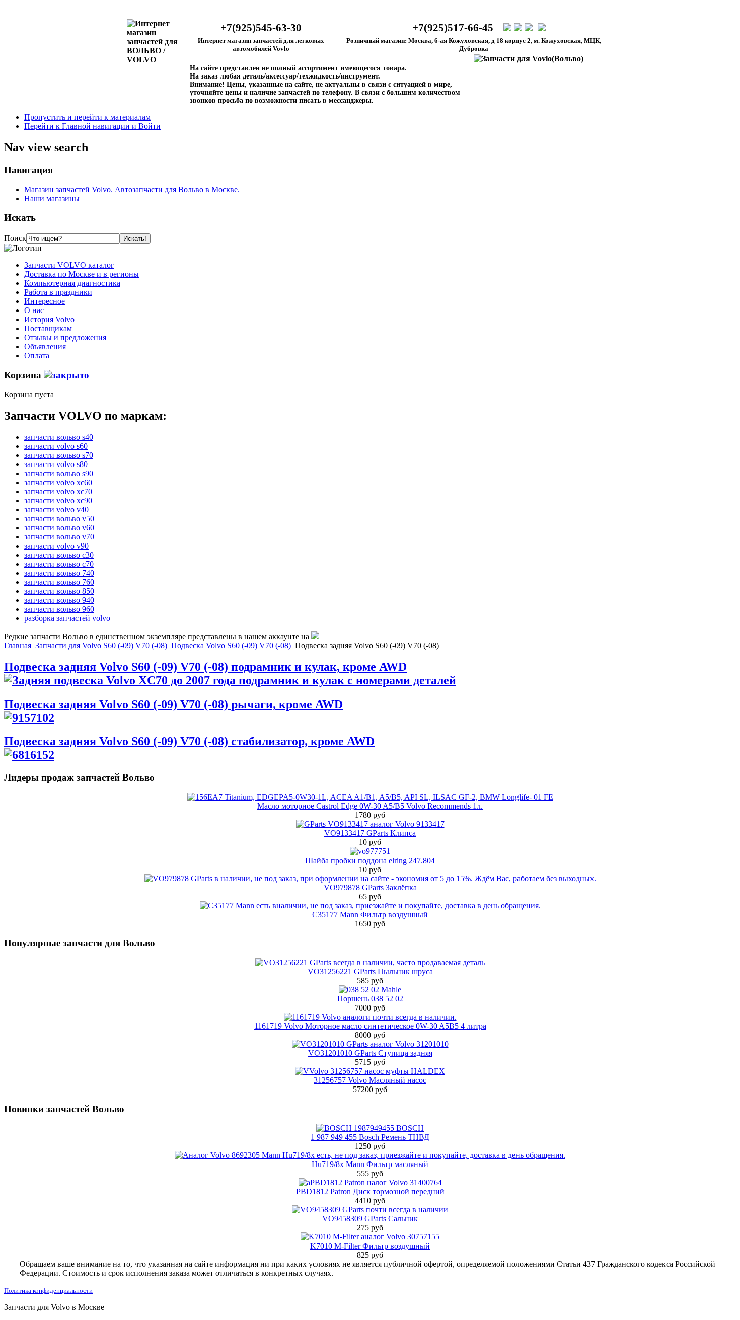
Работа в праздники (58, 292)
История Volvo (49, 319)
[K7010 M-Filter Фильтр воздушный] (370, 1236)
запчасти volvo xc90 (58, 500)
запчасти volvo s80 (56, 464)
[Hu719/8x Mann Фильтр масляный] (370, 1155)
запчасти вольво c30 (59, 555)
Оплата (36, 355)
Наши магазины (52, 198)
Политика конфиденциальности (48, 1290)
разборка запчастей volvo (67, 618)
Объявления (45, 346)
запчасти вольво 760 (59, 582)
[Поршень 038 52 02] (370, 989)
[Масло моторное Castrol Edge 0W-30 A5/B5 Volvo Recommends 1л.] (370, 797)
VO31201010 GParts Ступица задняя (370, 1053)
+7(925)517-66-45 (452, 28)
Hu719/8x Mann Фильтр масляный (370, 1164)
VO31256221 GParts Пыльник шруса (370, 971)
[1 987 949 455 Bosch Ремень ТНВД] (370, 1128)
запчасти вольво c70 (59, 564)
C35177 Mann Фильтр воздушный (370, 914)
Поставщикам (48, 328)
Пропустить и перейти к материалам (87, 117)
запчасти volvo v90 (56, 545)
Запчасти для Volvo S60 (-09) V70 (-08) (101, 645)
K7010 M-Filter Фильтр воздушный (370, 1245)
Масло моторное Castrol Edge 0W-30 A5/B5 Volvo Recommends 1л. (370, 806)
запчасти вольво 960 (59, 609)
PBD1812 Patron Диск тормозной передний (370, 1191)
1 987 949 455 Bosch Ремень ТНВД (370, 1137)
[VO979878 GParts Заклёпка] (370, 878)
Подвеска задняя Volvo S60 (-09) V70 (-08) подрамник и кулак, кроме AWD (205, 666)
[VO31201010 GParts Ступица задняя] (370, 1044)
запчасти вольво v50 (59, 518)
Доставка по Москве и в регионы (81, 274)
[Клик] (66, 375)
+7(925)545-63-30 (261, 28)
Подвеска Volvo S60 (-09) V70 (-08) (231, 645)
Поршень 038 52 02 (370, 998)
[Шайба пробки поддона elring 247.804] (370, 851)
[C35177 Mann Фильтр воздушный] (370, 905)
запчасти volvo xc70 (58, 491)
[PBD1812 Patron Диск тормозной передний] (370, 1182)
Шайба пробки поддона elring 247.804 (370, 860)
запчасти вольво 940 (59, 600)
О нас (34, 310)
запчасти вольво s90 (58, 473)
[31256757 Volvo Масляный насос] (370, 1071)
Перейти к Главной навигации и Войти (92, 126)
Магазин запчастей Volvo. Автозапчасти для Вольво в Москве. (132, 189)
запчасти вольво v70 (59, 536)
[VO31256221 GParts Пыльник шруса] (370, 962)
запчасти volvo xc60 (58, 482)
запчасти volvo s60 (56, 446)
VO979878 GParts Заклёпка (370, 887)
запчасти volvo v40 (56, 509)
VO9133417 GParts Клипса (370, 833)
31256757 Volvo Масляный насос (370, 1080)
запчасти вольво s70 (58, 455)
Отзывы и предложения (65, 337)
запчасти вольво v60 (59, 527)
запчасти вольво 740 (59, 573)
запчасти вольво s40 (58, 437)
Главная (17, 645)
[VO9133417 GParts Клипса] (370, 824)
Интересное (44, 301)
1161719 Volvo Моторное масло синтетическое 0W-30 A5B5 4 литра (370, 1026)
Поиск (15, 238)
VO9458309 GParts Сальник (370, 1218)
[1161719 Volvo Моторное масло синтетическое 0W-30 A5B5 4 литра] (370, 1017)
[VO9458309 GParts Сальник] (370, 1209)
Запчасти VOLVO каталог (69, 265)
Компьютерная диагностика (72, 283)
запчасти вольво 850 (59, 591)
